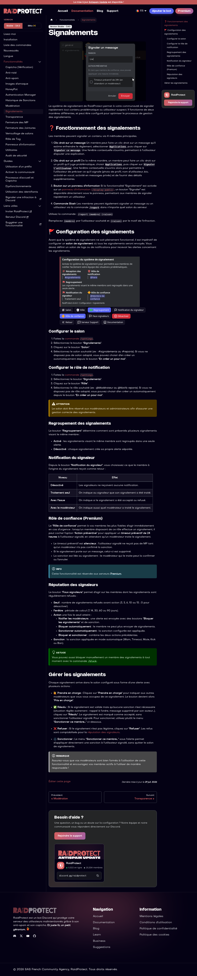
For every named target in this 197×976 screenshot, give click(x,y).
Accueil (63, 11)
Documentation (82, 11)
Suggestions (101, 947)
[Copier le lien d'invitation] (97, 875)
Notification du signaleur (131, 309)
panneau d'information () (88, 189)
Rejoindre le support (70, 836)
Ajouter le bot (161, 11)
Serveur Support (89, 322)
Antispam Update (98, 2)
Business (99, 941)
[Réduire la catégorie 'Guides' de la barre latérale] (39, 161)
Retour (69, 322)
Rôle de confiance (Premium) (176, 68)
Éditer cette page (59, 781)
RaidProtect (73, 863)
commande (79, 339)
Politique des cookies (154, 934)
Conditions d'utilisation (156, 922)
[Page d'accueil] (51, 20)
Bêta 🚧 (32, 26)
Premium (184, 11)
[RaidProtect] (79, 851)
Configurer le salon (176, 39)
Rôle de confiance (75, 316)
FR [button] (141, 11)
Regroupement (101, 309)
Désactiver (123, 316)
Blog (100, 11)
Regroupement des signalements (176, 54)
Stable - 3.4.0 (13, 26)
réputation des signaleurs (104, 732)
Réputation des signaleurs (174, 76)
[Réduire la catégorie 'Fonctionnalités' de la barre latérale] (39, 61)
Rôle (82, 309)
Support (112, 11)
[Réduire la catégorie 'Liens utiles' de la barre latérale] (39, 206)
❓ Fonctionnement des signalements (176, 23)
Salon (68, 309)
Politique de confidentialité (158, 928)
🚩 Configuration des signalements (175, 32)
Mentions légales (151, 916)
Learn (97, 934)
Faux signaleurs (101, 316)
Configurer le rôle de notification (177, 45)
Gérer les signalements (175, 83)
